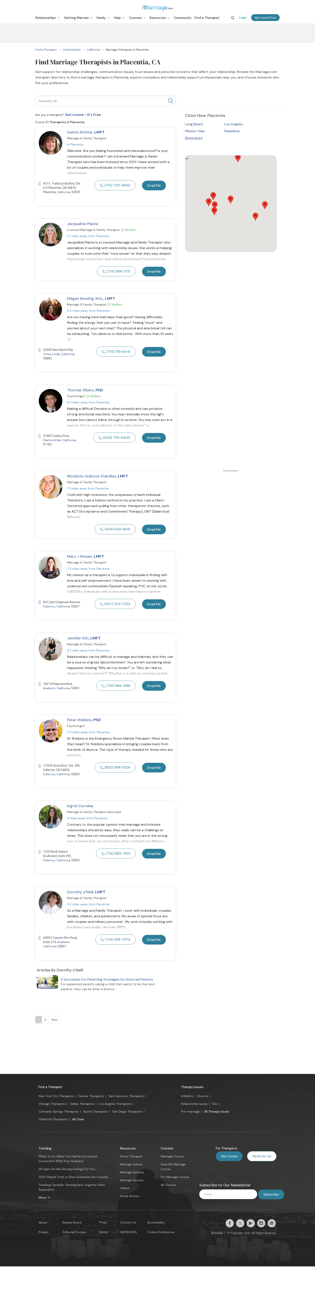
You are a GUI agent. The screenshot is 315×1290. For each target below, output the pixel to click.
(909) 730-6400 (116, 437)
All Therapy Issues (216, 1111)
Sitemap (217, 1233)
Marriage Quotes (132, 1180)
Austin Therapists (95, 1111)
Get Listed (229, 1156)
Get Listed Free (265, 18)
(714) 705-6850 (117, 185)
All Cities (78, 1119)
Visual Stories (129, 1196)
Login (243, 17)
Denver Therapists (91, 1096)
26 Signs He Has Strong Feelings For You (67, 1169)
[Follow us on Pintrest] (272, 1223)
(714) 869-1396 (118, 685)
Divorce (203, 1096)
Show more (193, 138)
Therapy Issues (192, 1087)
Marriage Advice (131, 1164)
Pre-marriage (190, 1111)
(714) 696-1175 (118, 271)
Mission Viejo (195, 131)
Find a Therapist (50, 1087)
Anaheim (49, 688)
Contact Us (128, 1222)
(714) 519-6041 (118, 351)
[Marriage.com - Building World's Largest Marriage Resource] (157, 8)
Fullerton (49, 606)
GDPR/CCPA (128, 1232)
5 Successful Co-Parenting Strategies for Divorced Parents (107, 979)
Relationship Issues (194, 1104)
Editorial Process (74, 1232)
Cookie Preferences (161, 1232)
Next (54, 1020)
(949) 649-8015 (117, 529)
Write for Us (261, 1156)
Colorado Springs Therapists (59, 1111)
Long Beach (194, 124)
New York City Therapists (56, 1096)
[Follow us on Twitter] (240, 1223)
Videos (125, 1188)
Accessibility (156, 1222)
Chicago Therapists (52, 1104)
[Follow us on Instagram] (261, 1223)
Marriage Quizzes (132, 1172)
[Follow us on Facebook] (230, 1223)
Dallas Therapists (82, 1104)
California (63, 192)
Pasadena (232, 131)
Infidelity (187, 1096)
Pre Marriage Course (175, 1177)
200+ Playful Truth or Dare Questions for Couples (73, 1177)
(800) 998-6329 (117, 767)
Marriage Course (172, 1156)
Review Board (72, 1222)
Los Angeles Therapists (115, 1104)
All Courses (168, 1185)
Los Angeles (233, 124)
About (43, 1222)
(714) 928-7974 (117, 939)
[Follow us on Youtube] (251, 1223)
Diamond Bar (52, 440)
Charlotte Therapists (53, 1119)
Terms (103, 1232)
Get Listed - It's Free (83, 114)
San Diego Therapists (127, 1111)
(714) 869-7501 (118, 853)
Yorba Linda (51, 354)
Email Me (154, 185)
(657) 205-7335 (117, 604)
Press (103, 1222)
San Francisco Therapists (126, 1096)
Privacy (44, 1232)
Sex (214, 1104)
